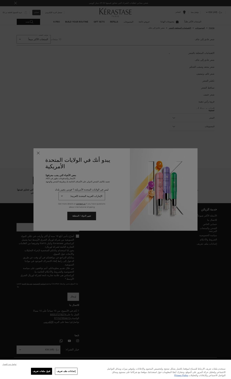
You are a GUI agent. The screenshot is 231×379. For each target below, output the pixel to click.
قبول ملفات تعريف (41, 371)
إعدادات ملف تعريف (66, 371)
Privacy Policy (181, 375)
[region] (115, 369)
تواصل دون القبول (9, 364)
